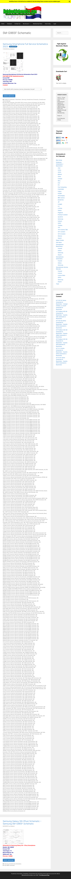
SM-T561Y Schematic (28, 721)
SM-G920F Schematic (27, 351)
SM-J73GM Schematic (27, 530)
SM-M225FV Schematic (32, 542)
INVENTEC (61, 200)
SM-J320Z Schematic (28, 465)
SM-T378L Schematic (27, 694)
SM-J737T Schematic (27, 527)
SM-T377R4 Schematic (38, 688)
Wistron (60, 236)
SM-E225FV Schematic (30, 235)
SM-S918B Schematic (31, 637)
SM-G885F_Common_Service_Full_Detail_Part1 (13, 333)
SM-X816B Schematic (31, 804)
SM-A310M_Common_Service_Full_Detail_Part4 (34, 159)
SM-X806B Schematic (31, 801)
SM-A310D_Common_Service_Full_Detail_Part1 (36, 149)
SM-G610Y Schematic (31, 312)
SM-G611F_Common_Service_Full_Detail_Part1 (13, 317)
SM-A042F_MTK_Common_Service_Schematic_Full (27, 102)
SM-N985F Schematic (32, 592)
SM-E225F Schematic (30, 233)
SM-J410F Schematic (32, 475)
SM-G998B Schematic (32, 431)
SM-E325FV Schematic (30, 240)
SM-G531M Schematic (28, 291)
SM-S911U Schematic (31, 632)
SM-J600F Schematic (28, 489)
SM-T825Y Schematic (27, 761)
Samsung (24, 99)
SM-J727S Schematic (31, 508)
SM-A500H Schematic (28, 176)
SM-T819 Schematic (27, 758)
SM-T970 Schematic (30, 777)
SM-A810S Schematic (27, 224)
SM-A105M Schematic (32, 110)
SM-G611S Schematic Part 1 (20, 318)
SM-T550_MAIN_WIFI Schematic (29, 714)
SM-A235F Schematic (31, 132)
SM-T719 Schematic (27, 738)
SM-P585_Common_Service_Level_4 (30, 611)
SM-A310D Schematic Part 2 (17, 149)
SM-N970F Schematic (32, 582)
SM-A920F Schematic (28, 227)
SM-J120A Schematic (27, 442)
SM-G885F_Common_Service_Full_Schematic (35, 333)
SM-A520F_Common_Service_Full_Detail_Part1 (36, 190)
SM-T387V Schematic (28, 705)
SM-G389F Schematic (27, 277)
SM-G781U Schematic (31, 327)
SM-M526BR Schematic (32, 557)
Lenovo (60, 273)
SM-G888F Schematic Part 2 (32, 338)
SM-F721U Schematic (31, 249)
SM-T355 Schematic (26, 675)
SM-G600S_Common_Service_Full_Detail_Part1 (14, 303)
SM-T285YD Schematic (28, 666)
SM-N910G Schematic (27, 572)
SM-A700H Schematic (31, 206)
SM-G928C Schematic (28, 368)
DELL (59, 180)
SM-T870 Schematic (30, 773)
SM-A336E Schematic (32, 170)
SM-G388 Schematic (28, 276)
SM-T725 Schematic (26, 740)
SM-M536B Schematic (32, 558)
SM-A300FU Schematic (28, 141)
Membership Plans (37, 23)
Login (54, 23)
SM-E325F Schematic (31, 238)
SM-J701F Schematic (27, 504)
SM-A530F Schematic (31, 196)
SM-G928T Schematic (27, 372)
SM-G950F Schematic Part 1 (28, 385)
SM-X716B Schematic (30, 798)
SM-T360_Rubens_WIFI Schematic (31, 678)
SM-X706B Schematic (31, 794)
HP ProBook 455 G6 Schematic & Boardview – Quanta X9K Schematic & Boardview (61, 315)
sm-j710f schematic (26, 505)
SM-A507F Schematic (32, 181)
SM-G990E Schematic (32, 427)
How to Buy (48, 23)
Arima (59, 170)
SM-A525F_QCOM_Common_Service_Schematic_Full (26, 193)
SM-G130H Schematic (28, 262)
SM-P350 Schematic (31, 601)
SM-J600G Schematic (27, 490)
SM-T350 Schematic (27, 673)
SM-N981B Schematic (34, 590)
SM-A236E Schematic (31, 135)
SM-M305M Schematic (32, 548)
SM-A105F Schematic (30, 107)
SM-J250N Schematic (28, 457)
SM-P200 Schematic (32, 595)
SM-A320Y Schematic (30, 163)
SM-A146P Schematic (32, 119)
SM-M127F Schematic (38, 536)
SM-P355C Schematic (27, 604)
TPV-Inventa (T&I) (63, 229)
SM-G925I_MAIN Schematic (29, 362)
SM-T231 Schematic (28, 655)
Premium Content (63, 214)
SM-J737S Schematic (28, 525)
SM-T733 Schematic (30, 741)
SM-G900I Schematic (28, 348)
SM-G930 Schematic (28, 379)
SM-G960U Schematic (32, 409)
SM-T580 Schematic (27, 724)
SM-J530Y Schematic (28, 487)
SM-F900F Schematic (31, 253)
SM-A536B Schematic (32, 197)
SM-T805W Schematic (27, 749)
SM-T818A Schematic (29, 753)
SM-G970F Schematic (32, 413)
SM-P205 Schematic (31, 598)
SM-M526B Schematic (32, 555)
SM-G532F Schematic (28, 294)
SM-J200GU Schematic (29, 453)
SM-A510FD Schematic (32, 182)
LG (58, 206)
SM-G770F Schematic (27, 323)
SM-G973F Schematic (32, 415)
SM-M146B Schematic (32, 537)
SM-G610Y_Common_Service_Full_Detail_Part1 (17, 314)
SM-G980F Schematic (32, 419)
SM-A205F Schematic (30, 122)
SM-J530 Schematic (27, 483)
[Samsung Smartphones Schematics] (13, 72)
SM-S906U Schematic (31, 626)
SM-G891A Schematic (31, 342)
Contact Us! (17, 23)
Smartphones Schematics (33, 99)
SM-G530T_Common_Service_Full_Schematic (22, 288)
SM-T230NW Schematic (28, 652)
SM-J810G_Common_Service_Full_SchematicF (33, 534)
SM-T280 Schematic (27, 661)
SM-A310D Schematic (32, 147)
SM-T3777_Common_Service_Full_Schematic (21, 688)
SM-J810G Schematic (27, 533)
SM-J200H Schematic (28, 454)
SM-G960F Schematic (28, 407)
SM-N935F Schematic (28, 575)
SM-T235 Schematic (26, 656)
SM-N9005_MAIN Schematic (29, 567)
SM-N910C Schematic (31, 569)
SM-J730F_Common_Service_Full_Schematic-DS (14, 514)
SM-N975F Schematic (32, 584)
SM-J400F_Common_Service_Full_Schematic (13, 471)
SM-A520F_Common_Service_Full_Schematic (35, 191)
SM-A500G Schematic (28, 175)
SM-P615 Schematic (37, 613)
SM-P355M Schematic (28, 605)
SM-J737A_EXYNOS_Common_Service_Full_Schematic (26, 521)
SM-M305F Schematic (31, 546)
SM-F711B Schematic (31, 244)
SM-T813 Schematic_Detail (29, 750)
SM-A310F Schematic (8, 152)
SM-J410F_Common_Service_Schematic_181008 (33, 477)
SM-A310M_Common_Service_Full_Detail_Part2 (34, 158)
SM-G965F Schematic (31, 412)
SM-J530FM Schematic (27, 486)
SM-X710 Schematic (31, 797)
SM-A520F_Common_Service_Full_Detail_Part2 (14, 191)
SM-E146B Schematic (31, 232)
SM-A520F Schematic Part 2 (17, 190)
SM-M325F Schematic (32, 551)
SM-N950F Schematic (31, 578)
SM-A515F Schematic (28, 187)
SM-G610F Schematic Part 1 (20, 304)
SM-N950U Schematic (32, 579)
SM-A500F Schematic (30, 173)
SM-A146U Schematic (30, 120)
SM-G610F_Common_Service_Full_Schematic (33, 306)
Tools (57, 284)
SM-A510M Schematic (28, 184)
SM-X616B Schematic (28, 791)
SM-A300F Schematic (30, 140)
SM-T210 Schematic (28, 644)
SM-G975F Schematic (32, 416)
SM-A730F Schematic (31, 215)
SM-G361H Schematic (28, 273)
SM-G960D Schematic (34, 404)
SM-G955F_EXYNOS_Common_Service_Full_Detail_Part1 (19, 391)
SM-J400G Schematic (32, 472)
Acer (59, 168)
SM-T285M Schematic (27, 664)
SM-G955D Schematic (33, 386)
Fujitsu (59, 191)
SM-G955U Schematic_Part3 (18, 395)
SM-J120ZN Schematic (27, 448)
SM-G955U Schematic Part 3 (32, 394)
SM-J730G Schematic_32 (40, 518)
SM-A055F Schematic (32, 105)
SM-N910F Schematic (28, 570)
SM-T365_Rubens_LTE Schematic (30, 681)
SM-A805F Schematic (27, 221)
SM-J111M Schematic (30, 439)
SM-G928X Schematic (29, 377)
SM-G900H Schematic (28, 347)
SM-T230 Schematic (26, 649)
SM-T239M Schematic (27, 659)
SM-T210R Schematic (27, 646)
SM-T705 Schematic (34, 734)
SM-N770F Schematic (27, 564)
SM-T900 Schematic (30, 776)
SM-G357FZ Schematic (30, 270)
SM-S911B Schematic (31, 631)
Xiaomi (60, 238)
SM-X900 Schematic (31, 808)
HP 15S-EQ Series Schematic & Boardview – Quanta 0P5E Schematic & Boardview (61, 324)
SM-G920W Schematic (27, 354)
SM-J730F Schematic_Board (39, 510)
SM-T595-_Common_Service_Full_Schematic (18, 734)
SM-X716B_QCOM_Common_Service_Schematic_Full (15, 800)
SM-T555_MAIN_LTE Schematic (35, 715)
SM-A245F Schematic (31, 138)
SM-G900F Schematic (31, 345)
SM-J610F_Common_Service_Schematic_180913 (33, 498)
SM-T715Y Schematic (27, 737)
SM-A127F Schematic (30, 114)
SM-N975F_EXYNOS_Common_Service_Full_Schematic (25, 585)
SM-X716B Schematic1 (41, 798)
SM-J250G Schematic (28, 456)
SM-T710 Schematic (26, 735)
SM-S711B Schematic (31, 619)
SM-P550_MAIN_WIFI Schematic (30, 607)
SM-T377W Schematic (27, 691)
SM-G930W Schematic (28, 382)
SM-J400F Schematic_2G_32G (40, 469)
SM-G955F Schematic (31, 389)
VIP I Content (61, 231)
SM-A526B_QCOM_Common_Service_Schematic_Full (20, 194)
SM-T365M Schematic (33, 682)
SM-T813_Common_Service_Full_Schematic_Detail (22, 752)
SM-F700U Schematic (31, 243)
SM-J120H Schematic (27, 446)
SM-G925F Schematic (27, 357)
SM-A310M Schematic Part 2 (9, 156)
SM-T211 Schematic (27, 647)
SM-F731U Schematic (31, 252)
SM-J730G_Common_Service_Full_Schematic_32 (36, 519)
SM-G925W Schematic (30, 363)
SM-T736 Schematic (30, 743)
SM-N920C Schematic (28, 573)
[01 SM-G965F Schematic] (13, 843)
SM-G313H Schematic (28, 267)
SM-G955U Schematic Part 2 (18, 394)
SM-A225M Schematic (32, 131)
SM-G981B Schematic (32, 421)
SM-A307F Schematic (32, 144)
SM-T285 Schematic (26, 662)
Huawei (60, 248)
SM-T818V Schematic (27, 756)
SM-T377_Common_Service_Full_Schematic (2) (32, 687)
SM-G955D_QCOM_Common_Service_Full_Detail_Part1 (23, 388)
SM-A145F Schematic (32, 117)
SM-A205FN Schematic (32, 123)
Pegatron (60, 212)
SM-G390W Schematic (28, 280)
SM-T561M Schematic (27, 720)
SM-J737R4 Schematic (32, 524)
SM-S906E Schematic (31, 625)
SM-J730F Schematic (27, 510)
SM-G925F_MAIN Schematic (29, 359)
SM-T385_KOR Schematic (28, 702)
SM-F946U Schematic (31, 259)
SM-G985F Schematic (32, 422)
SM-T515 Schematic (26, 709)
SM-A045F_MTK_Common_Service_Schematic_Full (20, 104)
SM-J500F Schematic (29, 480)
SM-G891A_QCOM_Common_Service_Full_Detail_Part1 (18, 344)
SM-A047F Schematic (38, 104)
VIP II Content (61, 234)
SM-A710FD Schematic (31, 209)
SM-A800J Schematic (32, 220)
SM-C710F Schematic (31, 229)
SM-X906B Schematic (30, 809)
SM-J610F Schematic (28, 496)
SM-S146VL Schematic (30, 617)
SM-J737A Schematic (8, 521)
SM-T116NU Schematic (27, 643)
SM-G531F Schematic (39, 288)
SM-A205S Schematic (32, 126)
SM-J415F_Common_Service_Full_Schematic (21, 478)
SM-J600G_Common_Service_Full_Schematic (25, 492)
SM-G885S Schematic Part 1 (20, 335)
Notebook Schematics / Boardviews (12, 99)
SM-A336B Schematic (30, 169)
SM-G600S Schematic (28, 302)
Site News (59, 242)
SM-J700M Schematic (28, 501)
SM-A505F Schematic (28, 179)
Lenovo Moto (61, 275)
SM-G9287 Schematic (28, 365)
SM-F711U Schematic (31, 246)
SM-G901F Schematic (27, 350)
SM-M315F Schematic (33, 549)
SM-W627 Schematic (30, 783)
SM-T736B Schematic (30, 744)
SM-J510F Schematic (27, 481)
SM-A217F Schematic (32, 129)
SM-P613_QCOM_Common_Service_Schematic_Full (20, 613)
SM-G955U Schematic (32, 392)
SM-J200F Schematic (28, 449)
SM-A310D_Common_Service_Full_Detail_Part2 (14, 150)
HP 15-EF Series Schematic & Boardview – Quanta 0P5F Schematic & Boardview (61, 361)
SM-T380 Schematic (27, 699)
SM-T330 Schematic (28, 667)
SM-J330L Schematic (27, 468)
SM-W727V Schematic (27, 788)
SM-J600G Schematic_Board (40, 490)
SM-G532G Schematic (30, 295)
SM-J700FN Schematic (38, 499)
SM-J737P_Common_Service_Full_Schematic (34, 522)
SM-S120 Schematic (30, 616)
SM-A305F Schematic (28, 143)
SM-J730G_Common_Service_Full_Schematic (13, 519)
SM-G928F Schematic (28, 369)
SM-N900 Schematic (32, 566)
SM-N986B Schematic (32, 593)
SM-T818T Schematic (27, 755)
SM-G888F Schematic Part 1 (18, 338)
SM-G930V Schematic (27, 380)
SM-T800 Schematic (31, 746)
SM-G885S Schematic (8, 335)
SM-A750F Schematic (31, 218)
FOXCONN (61, 189)
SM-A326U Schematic (30, 167)
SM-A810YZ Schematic (27, 226)
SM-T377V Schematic (28, 690)
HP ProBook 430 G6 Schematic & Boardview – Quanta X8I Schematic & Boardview (61, 342)
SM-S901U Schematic (31, 623)
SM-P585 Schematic (30, 610)
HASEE (60, 193)
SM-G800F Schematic (31, 329)
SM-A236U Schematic (31, 137)
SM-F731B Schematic (31, 250)
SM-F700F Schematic (31, 241)
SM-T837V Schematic (27, 768)
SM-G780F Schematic (31, 324)
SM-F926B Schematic (31, 255)
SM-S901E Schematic (27, 622)
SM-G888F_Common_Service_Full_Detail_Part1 (22, 339)
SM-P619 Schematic (30, 614)
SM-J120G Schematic (30, 445)
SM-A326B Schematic (30, 166)
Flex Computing (62, 187)
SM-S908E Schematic (31, 628)
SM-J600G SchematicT (8, 492)
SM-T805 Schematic (26, 747)
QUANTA (60, 217)
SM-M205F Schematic (30, 539)
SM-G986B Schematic (32, 424)
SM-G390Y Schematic (28, 282)
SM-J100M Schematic (32, 433)
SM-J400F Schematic (27, 469)
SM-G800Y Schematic (28, 330)
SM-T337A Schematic (27, 672)
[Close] (69, 1)
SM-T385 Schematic (26, 700)
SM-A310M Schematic (27, 155)
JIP (58, 202)
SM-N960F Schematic (31, 581)
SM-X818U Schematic (31, 806)
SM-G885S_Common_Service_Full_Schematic (33, 336)
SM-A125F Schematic (32, 113)
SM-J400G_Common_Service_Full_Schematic (23, 474)
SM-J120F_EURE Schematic (29, 443)
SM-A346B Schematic (32, 172)
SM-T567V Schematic (27, 723)
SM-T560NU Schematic (32, 717)
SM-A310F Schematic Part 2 (33, 152)
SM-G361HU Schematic (28, 274)
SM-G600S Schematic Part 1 (40, 302)
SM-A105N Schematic (32, 111)
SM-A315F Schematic (30, 161)
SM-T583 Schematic (26, 726)
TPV (59, 227)
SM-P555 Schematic (32, 608)
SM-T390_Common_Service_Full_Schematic (32, 706)
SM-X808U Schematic (31, 803)
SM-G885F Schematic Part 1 (40, 332)
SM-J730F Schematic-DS (9, 511)
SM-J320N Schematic (30, 462)
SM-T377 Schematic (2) (38, 685)
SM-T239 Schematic (27, 658)
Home (2, 23)
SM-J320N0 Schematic (28, 463)
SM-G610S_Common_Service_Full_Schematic (33, 311)
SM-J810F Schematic (28, 531)
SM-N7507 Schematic (27, 563)
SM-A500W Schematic (28, 178)
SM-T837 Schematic (26, 767)
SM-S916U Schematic (31, 635)
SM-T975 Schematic (30, 779)
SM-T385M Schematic (29, 703)
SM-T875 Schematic (29, 774)
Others (60, 210)
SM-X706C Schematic (31, 795)
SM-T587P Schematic (27, 729)
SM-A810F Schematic (28, 223)
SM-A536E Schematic (32, 199)
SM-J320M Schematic (28, 460)
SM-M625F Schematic (30, 560)
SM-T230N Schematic (27, 650)
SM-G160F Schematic (28, 264)
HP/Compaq (61, 195)
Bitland (60, 174)
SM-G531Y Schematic (28, 292)
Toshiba (60, 225)
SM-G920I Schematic (28, 353)
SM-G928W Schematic (28, 374)
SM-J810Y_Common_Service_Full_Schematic (22, 536)
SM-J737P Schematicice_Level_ (15, 522)
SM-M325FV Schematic (31, 552)
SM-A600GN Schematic (32, 202)
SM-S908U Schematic (31, 629)
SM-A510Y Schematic (28, 185)
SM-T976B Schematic (30, 780)
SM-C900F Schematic (30, 230)
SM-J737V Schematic (27, 528)
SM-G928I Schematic (28, 371)
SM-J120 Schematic (27, 440)
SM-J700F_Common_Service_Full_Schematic (21, 499)
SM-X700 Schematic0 (31, 792)
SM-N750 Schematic (32, 561)
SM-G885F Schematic (28, 332)
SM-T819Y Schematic (27, 759)
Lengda (60, 204)
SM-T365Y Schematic (28, 684)
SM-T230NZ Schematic (29, 653)
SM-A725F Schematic (28, 214)
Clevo (59, 176)
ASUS (59, 172)
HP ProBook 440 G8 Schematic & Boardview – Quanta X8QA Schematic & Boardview (61, 333)
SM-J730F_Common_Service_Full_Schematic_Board (34, 513)
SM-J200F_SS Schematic (30, 451)
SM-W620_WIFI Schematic (32, 782)
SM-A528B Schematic (39, 194)
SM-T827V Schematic (28, 762)
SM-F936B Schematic (31, 258)
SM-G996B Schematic (32, 430)
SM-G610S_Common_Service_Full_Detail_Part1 (22, 309)
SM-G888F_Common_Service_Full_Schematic (34, 341)
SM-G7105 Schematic (38, 321)
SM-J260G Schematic (28, 459)
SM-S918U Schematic (31, 638)
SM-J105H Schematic (28, 434)
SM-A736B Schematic (32, 217)
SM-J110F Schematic (27, 436)
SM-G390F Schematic (28, 279)
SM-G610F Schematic (8, 304)
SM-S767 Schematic (30, 620)
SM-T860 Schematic (27, 770)
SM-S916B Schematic (31, 634)
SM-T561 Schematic (28, 718)
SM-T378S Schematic (27, 696)
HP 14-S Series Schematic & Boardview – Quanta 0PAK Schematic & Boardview (61, 352)
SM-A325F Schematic (28, 164)
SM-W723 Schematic (27, 785)
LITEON (60, 208)
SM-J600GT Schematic (28, 495)
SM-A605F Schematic (28, 205)
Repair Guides (60, 240)
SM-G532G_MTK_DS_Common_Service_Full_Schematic (16, 297)
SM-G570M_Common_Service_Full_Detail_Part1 (22, 300)
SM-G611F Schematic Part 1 (39, 315)
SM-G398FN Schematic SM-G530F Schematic (34, 283)
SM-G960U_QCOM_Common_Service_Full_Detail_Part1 (24, 410)
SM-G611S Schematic (8, 318)
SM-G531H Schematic (27, 289)
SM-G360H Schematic (28, 271)
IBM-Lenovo (61, 197)
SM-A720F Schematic (28, 211)
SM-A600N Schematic (29, 203)
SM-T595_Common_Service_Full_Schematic (29, 732)
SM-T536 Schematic (27, 712)
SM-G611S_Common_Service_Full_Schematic (33, 320)
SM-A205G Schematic (31, 125)
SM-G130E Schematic (31, 261)
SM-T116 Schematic (26, 641)
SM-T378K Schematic (28, 693)
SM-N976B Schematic (34, 587)
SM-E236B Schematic (31, 237)
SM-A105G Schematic (32, 108)
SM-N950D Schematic (32, 576)
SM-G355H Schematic (28, 268)
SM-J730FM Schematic (28, 516)
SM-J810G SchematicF (38, 533)
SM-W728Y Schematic (28, 789)
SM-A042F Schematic (9, 102)
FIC (59, 185)
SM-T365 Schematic (33, 679)
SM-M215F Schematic (32, 540)
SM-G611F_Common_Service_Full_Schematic (35, 317)
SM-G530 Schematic (32, 285)
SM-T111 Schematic (30, 640)
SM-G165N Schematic (27, 265)
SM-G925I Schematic (31, 360)
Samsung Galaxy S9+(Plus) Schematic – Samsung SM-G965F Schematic (22, 822)
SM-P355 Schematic (27, 602)
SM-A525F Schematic (8, 193)
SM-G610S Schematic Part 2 (32, 307)
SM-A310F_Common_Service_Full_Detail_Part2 (34, 153)
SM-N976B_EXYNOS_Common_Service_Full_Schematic (25, 588)
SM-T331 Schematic (26, 669)
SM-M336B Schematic (31, 554)
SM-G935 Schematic (28, 383)
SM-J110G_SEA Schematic (28, 437)
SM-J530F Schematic (27, 484)
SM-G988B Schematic (32, 425)
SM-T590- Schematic (27, 730)
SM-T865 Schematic (30, 771)
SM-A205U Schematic (32, 128)
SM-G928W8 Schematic (28, 376)
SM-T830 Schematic (27, 764)
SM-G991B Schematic (32, 428)
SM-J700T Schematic (28, 502)
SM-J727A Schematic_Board (29, 507)
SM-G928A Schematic (27, 366)
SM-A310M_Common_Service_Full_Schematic (13, 161)
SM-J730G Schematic (28, 518)
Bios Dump (59, 160)
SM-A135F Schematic (32, 116)
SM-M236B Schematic (31, 543)
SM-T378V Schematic (27, 697)
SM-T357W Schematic (27, 676)
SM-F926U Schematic (31, 256)
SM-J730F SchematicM (20, 511)
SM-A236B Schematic (31, 134)
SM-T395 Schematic (38, 708)
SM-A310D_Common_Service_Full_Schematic (35, 150)
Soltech (60, 221)
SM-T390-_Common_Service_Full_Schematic (22, 708)
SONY (59, 223)
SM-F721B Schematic (31, 247)
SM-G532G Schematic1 (41, 295)
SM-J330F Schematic (27, 466)
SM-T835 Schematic (26, 765)
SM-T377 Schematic (27, 685)
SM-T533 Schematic (31, 711)
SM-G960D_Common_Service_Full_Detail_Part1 (22, 406)
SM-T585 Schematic (27, 727)
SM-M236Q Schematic (31, 545)
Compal (60, 178)
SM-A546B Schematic (32, 200)
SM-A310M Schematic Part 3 (24, 156)
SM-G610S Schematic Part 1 (18, 307)
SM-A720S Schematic (27, 212)
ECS (59, 183)
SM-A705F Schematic (28, 208)
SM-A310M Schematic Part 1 (40, 155)
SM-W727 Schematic (27, 786)
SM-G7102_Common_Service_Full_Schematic (22, 321)
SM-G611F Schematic (28, 315)
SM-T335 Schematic (26, 670)
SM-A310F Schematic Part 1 (20, 152)
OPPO (59, 277)
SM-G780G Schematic (32, 326)
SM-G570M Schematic (33, 298)
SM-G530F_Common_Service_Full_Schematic (32, 286)
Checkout (9, 23)
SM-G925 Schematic (28, 356)
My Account (26, 23)
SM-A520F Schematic (32, 188)
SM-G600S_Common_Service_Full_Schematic (35, 303)
